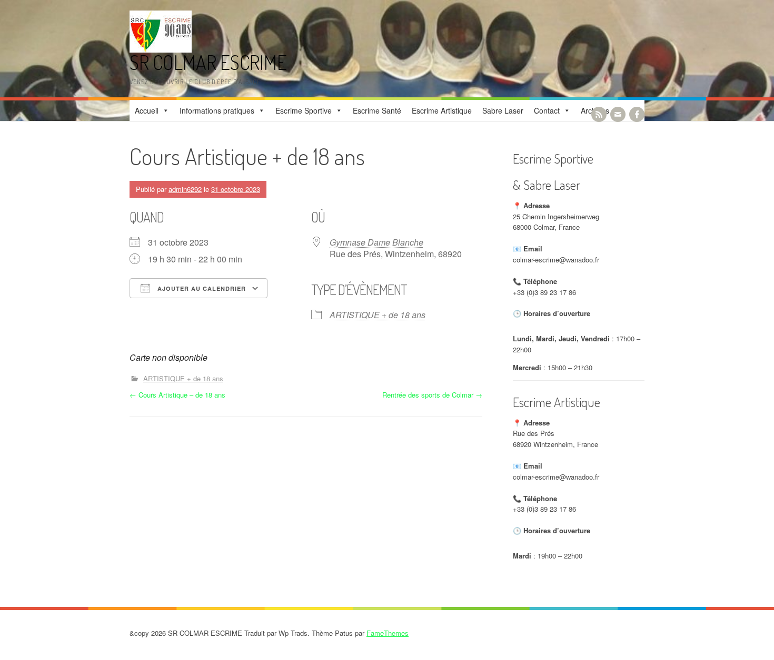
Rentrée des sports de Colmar (432, 395)
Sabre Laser (502, 110)
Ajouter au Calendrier (200, 288)
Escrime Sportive (303, 110)
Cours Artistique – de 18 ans (177, 395)
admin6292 (185, 189)
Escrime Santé (377, 110)
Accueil (146, 110)
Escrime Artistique (442, 110)
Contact (547, 110)
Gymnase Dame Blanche (376, 242)
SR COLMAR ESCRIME (208, 62)
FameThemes (387, 633)
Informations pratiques (217, 110)
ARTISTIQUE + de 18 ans (377, 315)
